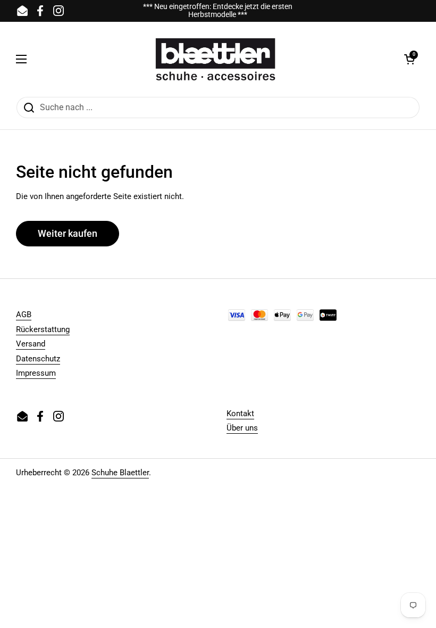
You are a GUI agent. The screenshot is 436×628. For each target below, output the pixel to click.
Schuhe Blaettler (120, 472)
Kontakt (240, 413)
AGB (23, 314)
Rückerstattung (43, 329)
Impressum (36, 373)
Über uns (242, 428)
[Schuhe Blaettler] (215, 59)
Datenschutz (38, 358)
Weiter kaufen (67, 233)
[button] (409, 59)
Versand (30, 344)
